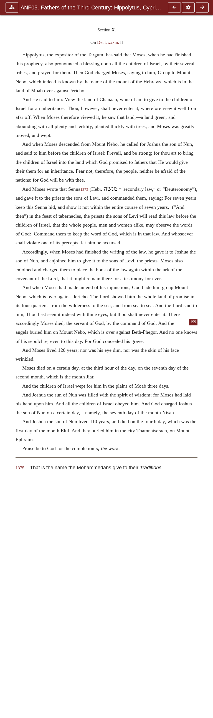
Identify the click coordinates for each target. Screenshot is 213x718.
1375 (84, 190)
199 (193, 322)
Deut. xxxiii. (108, 42)
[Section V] (174, 7)
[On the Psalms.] (202, 7)
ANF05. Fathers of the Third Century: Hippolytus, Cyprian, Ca (92, 7)
